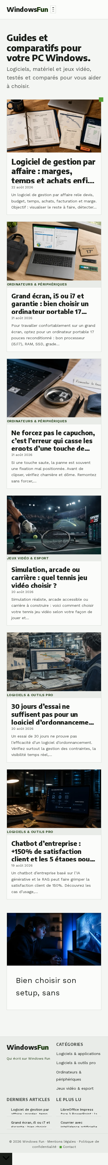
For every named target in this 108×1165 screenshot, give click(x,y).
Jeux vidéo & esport (75, 1088)
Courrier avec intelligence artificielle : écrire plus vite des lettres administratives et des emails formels (80, 1124)
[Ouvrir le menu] (53, 9)
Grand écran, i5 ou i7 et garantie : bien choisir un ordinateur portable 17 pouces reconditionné (31, 1124)
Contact (69, 1147)
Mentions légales (61, 1141)
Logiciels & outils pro (76, 1062)
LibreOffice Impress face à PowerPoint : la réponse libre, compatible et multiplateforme (79, 1111)
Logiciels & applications (78, 1053)
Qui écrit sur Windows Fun (28, 1058)
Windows (27, 9)
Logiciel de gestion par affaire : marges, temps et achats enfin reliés (30, 1111)
